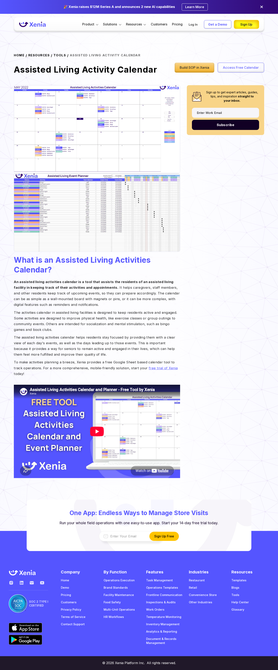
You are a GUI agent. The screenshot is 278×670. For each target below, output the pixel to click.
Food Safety (112, 602)
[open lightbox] (97, 129)
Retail (193, 587)
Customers (159, 24)
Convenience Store (203, 595)
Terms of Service (73, 617)
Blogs (235, 587)
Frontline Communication (164, 595)
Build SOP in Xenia (194, 67)
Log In (193, 24)
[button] (90, 24)
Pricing (177, 24)
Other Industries (200, 602)
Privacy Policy (71, 609)
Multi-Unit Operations (119, 609)
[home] (32, 24)
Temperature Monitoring (163, 617)
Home (65, 580)
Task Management (159, 580)
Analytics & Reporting (161, 631)
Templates (238, 580)
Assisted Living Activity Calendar (105, 55)
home (19, 55)
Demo (65, 587)
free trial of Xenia (163, 368)
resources (39, 55)
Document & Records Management (161, 641)
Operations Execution (119, 580)
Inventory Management (162, 624)
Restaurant (197, 580)
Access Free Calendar (241, 67)
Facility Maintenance (119, 595)
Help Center (240, 602)
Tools (60, 55)
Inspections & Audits (161, 602)
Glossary (237, 609)
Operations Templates (162, 587)
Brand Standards (116, 587)
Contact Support (73, 624)
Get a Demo (217, 24)
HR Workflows (114, 617)
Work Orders (155, 609)
